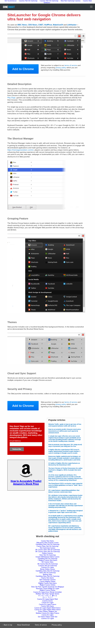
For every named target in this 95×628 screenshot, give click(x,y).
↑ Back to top (7, 625)
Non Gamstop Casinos (47, 580)
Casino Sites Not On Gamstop (47, 546)
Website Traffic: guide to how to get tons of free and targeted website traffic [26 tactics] (64, 425)
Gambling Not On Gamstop (47, 558)
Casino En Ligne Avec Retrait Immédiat (47, 592)
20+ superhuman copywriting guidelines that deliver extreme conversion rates (63, 491)
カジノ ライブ (47, 597)
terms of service (71, 65)
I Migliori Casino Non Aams (47, 560)
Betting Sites (47, 574)
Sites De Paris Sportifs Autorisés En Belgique (47, 587)
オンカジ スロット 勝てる (47, 595)
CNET (40, 25)
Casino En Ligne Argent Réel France (47, 608)
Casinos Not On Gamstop (47, 565)
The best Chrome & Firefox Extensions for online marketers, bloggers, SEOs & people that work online (65, 470)
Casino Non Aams (47, 541)
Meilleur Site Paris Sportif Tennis (47, 594)
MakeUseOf (58, 25)
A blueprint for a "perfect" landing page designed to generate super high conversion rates (65, 511)
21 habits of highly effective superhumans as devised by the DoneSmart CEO (64, 464)
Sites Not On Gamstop (47, 555)
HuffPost (48, 25)
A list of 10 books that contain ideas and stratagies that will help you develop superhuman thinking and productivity (65, 505)
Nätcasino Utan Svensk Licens (47, 543)
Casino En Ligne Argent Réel (47, 599)
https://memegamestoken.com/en (20, 150)
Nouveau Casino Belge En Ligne (47, 588)
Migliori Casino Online (47, 585)
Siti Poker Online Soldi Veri (47, 617)
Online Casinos (47, 553)
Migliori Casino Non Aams (47, 583)
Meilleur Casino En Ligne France (47, 613)
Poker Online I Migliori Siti (47, 611)
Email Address (15, 441)
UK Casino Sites (47, 562)
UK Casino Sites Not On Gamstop (47, 550)
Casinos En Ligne (47, 567)
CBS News (32, 25)
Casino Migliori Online (47, 581)
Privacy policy (57, 625)
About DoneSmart (23, 625)
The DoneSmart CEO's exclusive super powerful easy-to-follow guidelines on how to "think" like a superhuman (65, 485)
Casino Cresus (47, 601)
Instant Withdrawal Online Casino (47, 557)
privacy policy (61, 68)
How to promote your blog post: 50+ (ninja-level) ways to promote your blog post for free (65, 445)
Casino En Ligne (47, 602)
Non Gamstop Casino (47, 548)
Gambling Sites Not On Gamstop (47, 544)
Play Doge (11, 98)
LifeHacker (71, 25)
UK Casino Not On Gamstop (47, 564)
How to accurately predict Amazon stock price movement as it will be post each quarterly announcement (64, 431)
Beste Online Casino (47, 569)
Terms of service (41, 625)
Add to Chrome (23, 69)
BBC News (22, 25)
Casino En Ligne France (47, 604)
